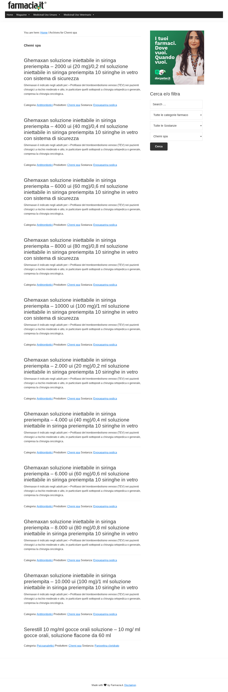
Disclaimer (130, 685)
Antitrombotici (45, 105)
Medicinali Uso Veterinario (77, 14)
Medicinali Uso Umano (45, 14)
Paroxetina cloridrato (107, 645)
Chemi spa (73, 105)
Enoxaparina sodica (105, 105)
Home (10, 14)
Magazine (21, 14)
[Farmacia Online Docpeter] (177, 32)
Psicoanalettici (45, 645)
